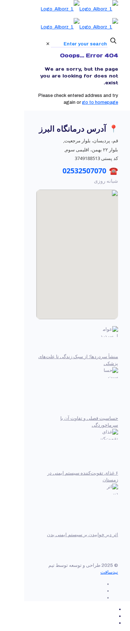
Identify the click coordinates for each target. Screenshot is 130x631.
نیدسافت (109, 572)
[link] (48, 43)
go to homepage (100, 102)
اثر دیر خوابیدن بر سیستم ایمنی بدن (82, 534)
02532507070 (84, 170)
